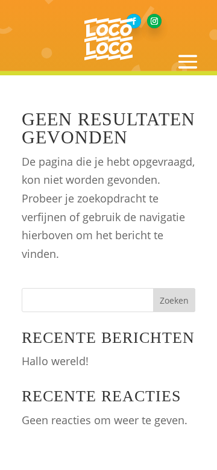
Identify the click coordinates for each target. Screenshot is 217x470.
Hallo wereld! (55, 361)
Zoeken (174, 300)
